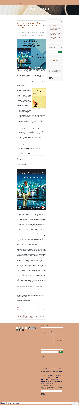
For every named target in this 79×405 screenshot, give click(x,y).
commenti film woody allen (25, 316)
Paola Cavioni (24, 29)
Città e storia (19, 3)
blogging (45, 368)
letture (49, 371)
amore (50, 366)
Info (42, 358)
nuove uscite (45, 375)
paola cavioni (58, 375)
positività (52, 377)
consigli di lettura (58, 368)
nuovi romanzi (50, 375)
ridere (59, 379)
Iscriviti (51, 78)
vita (52, 383)
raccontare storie (19, 317)
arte (52, 366)
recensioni (23, 315)
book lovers (48, 368)
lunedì (55, 372)
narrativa (54, 374)
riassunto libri (49, 379)
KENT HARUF (44, 371)
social (55, 381)
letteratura (46, 371)
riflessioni (42, 381)
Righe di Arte (39, 9)
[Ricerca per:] (53, 51)
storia (58, 381)
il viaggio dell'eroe (31, 316)
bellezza (42, 368)
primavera (54, 377)
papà (61, 375)
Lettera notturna (52, 35)
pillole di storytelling (41, 316)
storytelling (28, 317)
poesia (49, 377)
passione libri (42, 377)
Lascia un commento (29, 29)
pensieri (46, 377)
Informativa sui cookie (17, 403)
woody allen (31, 317)
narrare (34, 316)
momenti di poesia (46, 374)
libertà (51, 371)
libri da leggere (43, 372)
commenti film (19, 316)
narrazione (37, 316)
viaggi (50, 383)
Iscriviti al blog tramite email (48, 385)
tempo (48, 383)
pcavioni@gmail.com (44, 399)
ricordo (54, 379)
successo (42, 383)
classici (51, 368)
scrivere (53, 381)
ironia (41, 371)
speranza (57, 381)
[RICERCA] (61, 1)
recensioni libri (44, 379)
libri (53, 371)
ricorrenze (57, 379)
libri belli (55, 371)
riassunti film (22, 317)
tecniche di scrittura (45, 383)
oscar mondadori (54, 375)
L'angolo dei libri (20, 315)
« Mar (41, 344)
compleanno (54, 368)
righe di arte (46, 381)
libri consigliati (59, 371)
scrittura (26, 317)
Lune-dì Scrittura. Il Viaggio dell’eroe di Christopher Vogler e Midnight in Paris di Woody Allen (30, 25)
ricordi (52, 379)
